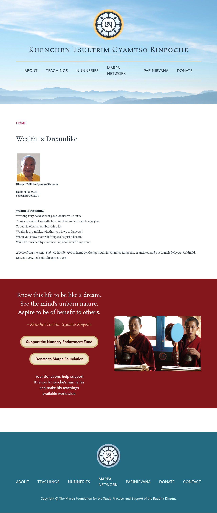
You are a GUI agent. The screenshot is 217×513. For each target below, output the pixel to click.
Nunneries (87, 70)
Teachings (57, 70)
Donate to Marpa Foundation (59, 358)
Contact (192, 481)
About (31, 70)
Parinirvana (156, 70)
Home (21, 123)
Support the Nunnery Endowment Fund (59, 341)
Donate (184, 70)
